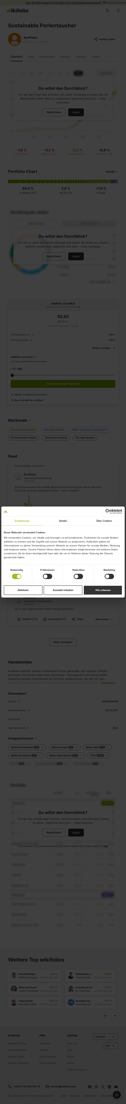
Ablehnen (23, 590)
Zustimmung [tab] (22, 520)
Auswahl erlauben (63, 590)
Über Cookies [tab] (104, 520)
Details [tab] (63, 520)
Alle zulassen (103, 590)
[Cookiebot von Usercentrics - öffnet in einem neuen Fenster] (108, 511)
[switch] (47, 576)
